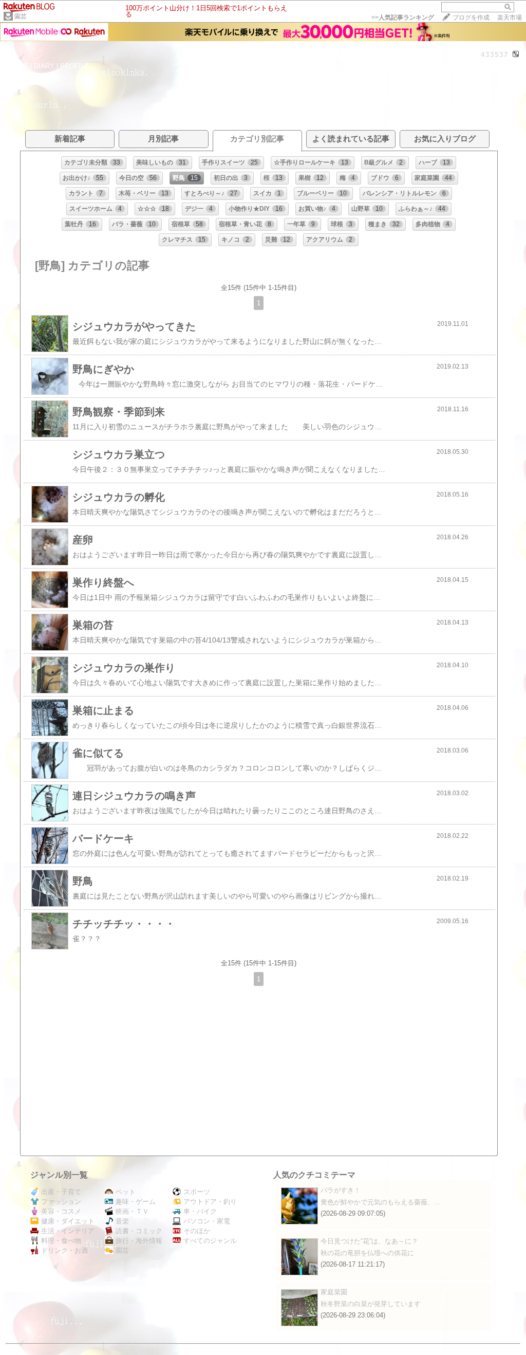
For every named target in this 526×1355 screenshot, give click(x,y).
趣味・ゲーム (136, 1201)
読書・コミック (139, 1231)
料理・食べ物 (61, 1240)
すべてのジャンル (210, 1240)
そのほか (196, 1231)
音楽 (122, 1221)
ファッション (61, 1201)
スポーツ (196, 1192)
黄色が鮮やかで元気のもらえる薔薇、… (381, 1202)
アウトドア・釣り (210, 1201)
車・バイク (200, 1211)
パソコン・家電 (206, 1221)
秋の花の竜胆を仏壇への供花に (367, 1253)
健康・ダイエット (68, 1221)
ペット (126, 1192)
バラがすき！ (341, 1190)
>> (402, 17)
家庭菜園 (334, 1292)
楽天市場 (509, 17)
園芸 (20, 16)
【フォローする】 (451, 65)
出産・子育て (61, 1192)
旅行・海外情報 (139, 1240)
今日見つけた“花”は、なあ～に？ (369, 1241)
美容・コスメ (61, 1211)
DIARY (44, 66)
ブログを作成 (471, 17)
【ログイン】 (500, 65)
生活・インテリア (68, 1231)
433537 (495, 55)
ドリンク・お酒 (64, 1250)
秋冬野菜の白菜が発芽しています (371, 1304)
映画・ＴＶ (132, 1211)
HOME (18, 66)
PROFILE (74, 66)
